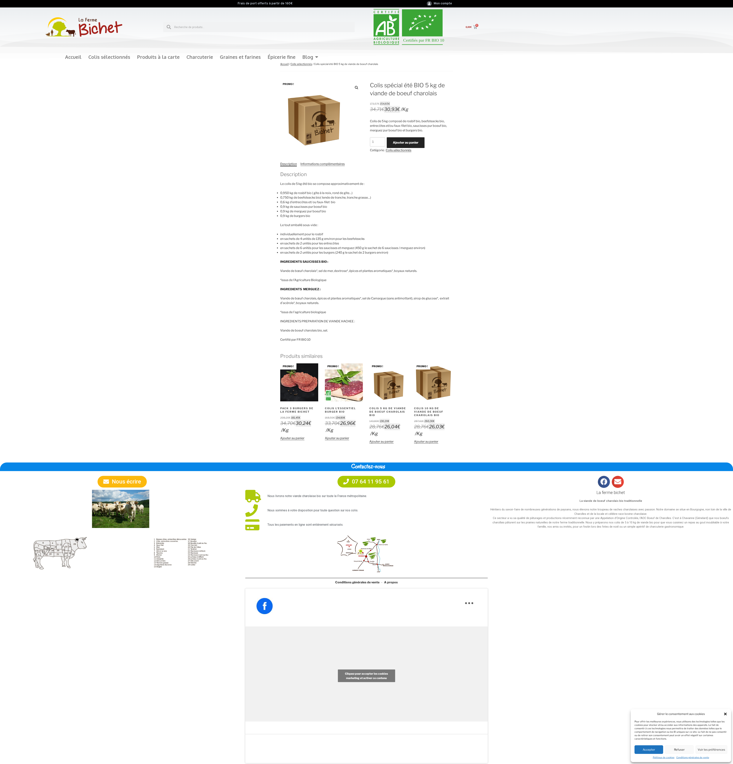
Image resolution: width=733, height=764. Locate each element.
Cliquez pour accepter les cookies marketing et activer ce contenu (366, 676)
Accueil (73, 57)
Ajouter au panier (405, 142)
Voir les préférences (711, 749)
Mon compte (443, 4)
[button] (725, 714)
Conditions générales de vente (692, 757)
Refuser (679, 749)
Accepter (649, 749)
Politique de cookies (663, 757)
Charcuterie (199, 57)
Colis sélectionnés (109, 57)
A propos (391, 582)
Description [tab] (288, 164)
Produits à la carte (158, 57)
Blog (307, 57)
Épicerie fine (281, 57)
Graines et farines (240, 57)
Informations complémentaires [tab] (322, 164)
